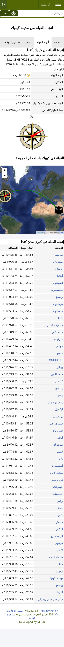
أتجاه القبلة (43, 42)
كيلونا (60, 515)
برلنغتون (58, 416)
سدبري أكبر (56, 423)
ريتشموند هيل (55, 402)
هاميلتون (58, 311)
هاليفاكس (57, 332)
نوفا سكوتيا (56, 578)
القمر (28, 42)
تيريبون (59, 543)
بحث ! (4, 13)
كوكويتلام (57, 487)
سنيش (59, 522)
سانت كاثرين (55, 473)
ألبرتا (60, 592)
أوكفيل (59, 409)
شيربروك (57, 430)
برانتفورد (58, 585)
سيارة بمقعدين (54, 325)
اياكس (59, 529)
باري (60, 459)
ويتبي (60, 501)
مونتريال (58, 262)
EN (4, 4)
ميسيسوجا (57, 290)
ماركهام (58, 339)
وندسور (58, 388)
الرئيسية (45, 4)
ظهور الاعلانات (14, 611)
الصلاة (57, 42)
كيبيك (60, 318)
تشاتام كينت (56, 557)
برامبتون (58, 304)
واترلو (59, 571)
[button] (59, 210)
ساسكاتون (57, 374)
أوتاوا (60, 276)
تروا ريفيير (57, 480)
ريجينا (59, 395)
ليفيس (59, 451)
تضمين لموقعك (11, 42)
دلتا (61, 564)
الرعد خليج (57, 536)
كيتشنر (59, 381)
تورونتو (59, 255)
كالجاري (58, 269)
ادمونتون (58, 283)
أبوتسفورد (57, 466)
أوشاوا (59, 437)
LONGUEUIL (55, 360)
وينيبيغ (59, 297)
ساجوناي (58, 444)
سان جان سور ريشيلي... (49, 599)
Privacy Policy (49, 611)
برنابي (59, 367)
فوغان (59, 346)
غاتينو (60, 353)
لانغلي (59, 550)
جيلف (59, 508)
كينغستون (57, 494)
